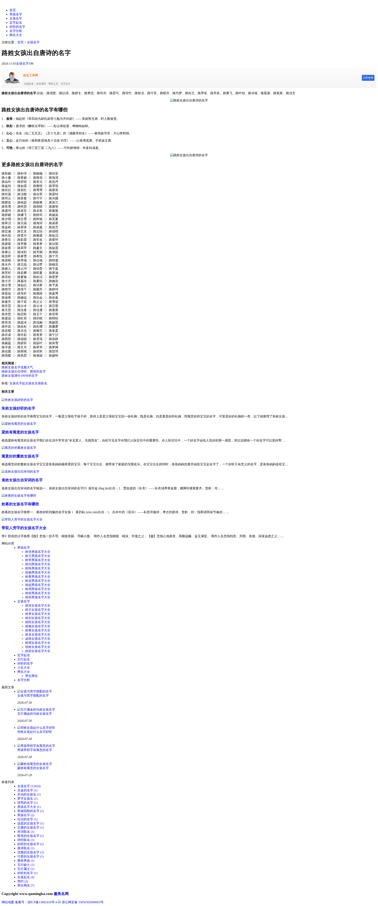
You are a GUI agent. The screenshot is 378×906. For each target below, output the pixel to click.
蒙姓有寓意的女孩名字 (33, 768)
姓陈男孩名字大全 (37, 568)
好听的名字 (17, 26)
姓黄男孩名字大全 (37, 576)
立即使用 (368, 77)
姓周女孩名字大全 (37, 642)
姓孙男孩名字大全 (37, 597)
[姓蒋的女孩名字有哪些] (19, 495)
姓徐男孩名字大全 (37, 593)
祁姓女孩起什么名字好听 (34, 731)
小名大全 (23, 667)
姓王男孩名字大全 (37, 556)
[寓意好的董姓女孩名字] (19, 447)
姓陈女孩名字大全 (37, 622)
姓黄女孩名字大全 (37, 630)
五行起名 (23, 659)
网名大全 (15, 35)
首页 (12, 10)
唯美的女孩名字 (30, 835)
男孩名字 (15, 14)
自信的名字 (27, 819)
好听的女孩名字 (30, 844)
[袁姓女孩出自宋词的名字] (20, 471)
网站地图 (8, 902)
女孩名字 (15, 18)
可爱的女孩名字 (30, 856)
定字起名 (15, 22)
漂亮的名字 (27, 802)
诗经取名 (25, 840)
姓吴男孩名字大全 (37, 580)
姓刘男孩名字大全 (37, 564)
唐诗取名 (25, 848)
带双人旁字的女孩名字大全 (24, 528)
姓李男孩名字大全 (37, 560)
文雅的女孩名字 (30, 827)
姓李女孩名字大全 (37, 613)
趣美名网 (61, 894)
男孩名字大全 (29, 806)
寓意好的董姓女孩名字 (20, 456)
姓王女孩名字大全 (37, 609)
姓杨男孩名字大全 (37, 572)
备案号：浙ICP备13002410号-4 (36, 902)
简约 (22, 881)
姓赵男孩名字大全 (37, 584)
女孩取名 (41, 383)
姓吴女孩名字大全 (37, 634)
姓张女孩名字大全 (37, 605)
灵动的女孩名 (29, 794)
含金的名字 (27, 790)
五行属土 (25, 869)
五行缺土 (25, 864)
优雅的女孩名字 (30, 852)
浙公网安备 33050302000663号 (83, 902)
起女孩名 (28, 383)
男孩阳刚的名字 (30, 811)
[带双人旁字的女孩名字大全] (22, 519)
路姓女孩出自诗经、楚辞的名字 (24, 371)
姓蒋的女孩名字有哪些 (20, 504)
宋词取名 (25, 831)
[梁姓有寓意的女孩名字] (19, 423)
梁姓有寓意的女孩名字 (20, 432)
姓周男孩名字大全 (37, 589)
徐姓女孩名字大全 (37, 647)
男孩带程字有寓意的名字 (34, 750)
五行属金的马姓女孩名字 (34, 713)
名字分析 (15, 31)
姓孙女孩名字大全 (37, 651)
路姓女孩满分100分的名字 (20, 375)
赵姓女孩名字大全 (37, 638)
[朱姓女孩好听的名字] (17, 399)
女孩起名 (25, 877)
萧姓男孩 (25, 860)
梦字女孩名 (27, 798)
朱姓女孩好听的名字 (18, 408)
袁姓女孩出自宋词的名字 (22, 480)
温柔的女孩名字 (30, 823)
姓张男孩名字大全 (37, 551)
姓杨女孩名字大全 (37, 626)
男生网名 (31, 675)
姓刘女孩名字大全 (37, 618)
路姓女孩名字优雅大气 (17, 367)
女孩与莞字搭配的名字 (33, 695)
